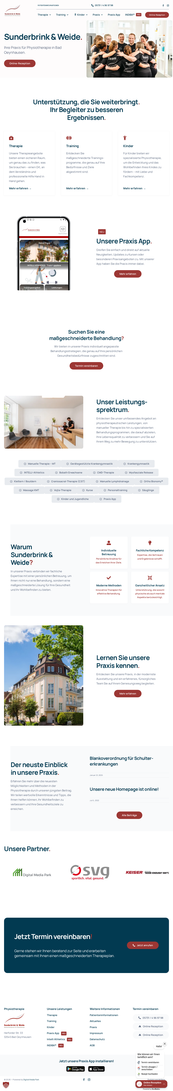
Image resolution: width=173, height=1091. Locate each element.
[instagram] (168, 5)
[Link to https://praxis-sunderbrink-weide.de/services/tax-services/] (69, 138)
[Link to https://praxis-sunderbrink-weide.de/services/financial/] (125, 138)
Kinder (128, 146)
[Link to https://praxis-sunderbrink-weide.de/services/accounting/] (11, 138)
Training (72, 146)
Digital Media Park (31, 1079)
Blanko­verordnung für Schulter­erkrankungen (121, 761)
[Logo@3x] (12, 5)
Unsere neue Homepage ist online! (124, 789)
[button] (6, 1085)
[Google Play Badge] (75, 1067)
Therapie (16, 146)
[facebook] (163, 5)
